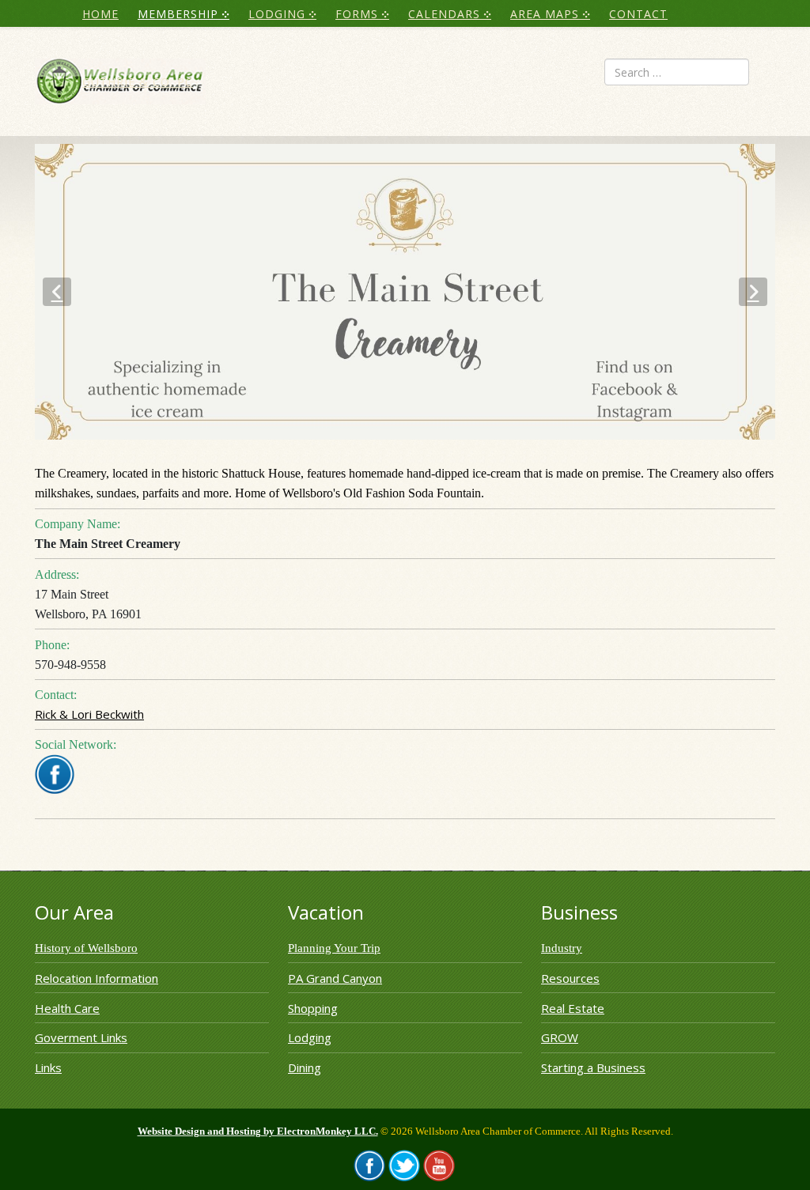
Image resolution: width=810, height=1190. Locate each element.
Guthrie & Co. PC (137, 81)
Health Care (67, 1008)
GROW (559, 1037)
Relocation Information (96, 978)
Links (48, 1067)
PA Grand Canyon (335, 978)
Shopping (313, 1008)
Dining (304, 1067)
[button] (57, 292)
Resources (570, 978)
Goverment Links (81, 1037)
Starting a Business (593, 1067)
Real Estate (572, 1008)
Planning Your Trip (334, 948)
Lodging (309, 1037)
